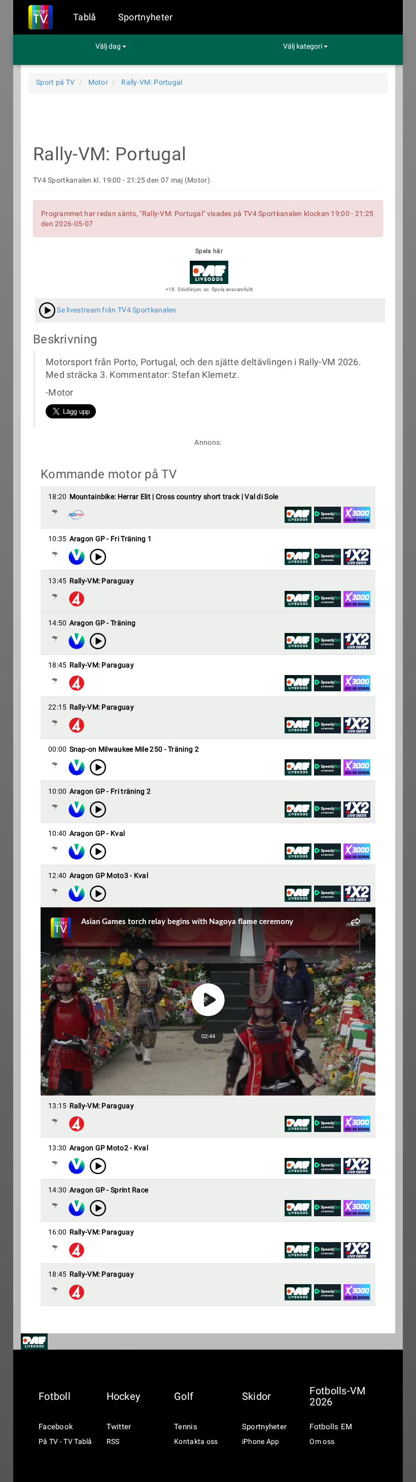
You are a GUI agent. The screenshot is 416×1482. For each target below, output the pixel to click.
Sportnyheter (145, 17)
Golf (183, 1396)
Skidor (256, 1396)
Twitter (119, 1426)
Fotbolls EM (330, 1426)
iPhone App (261, 1441)
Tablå (84, 17)
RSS (113, 1441)
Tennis (185, 1426)
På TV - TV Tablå (65, 1441)
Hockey (124, 1396)
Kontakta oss (196, 1441)
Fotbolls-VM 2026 (337, 1396)
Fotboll (55, 1396)
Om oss (321, 1441)
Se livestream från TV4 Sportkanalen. (117, 310)
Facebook (56, 1426)
